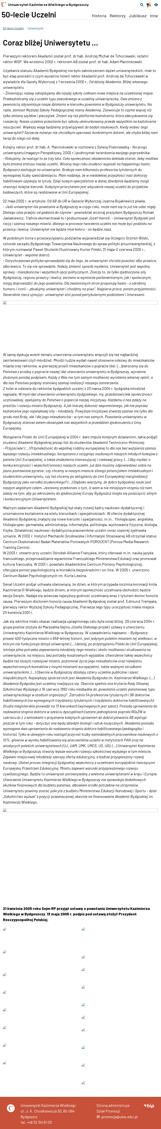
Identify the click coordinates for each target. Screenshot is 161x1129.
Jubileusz (138, 15)
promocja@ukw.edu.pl (120, 1116)
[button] (142, 5)
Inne (154, 15)
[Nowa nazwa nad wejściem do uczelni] (120, 1086)
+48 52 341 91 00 (39, 1122)
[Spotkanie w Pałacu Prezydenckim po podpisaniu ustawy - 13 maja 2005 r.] (120, 1008)
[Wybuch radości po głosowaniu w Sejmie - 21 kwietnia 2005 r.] (120, 960)
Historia (99, 15)
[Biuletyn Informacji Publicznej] (149, 1105)
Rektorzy (118, 15)
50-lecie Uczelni (29, 14)
